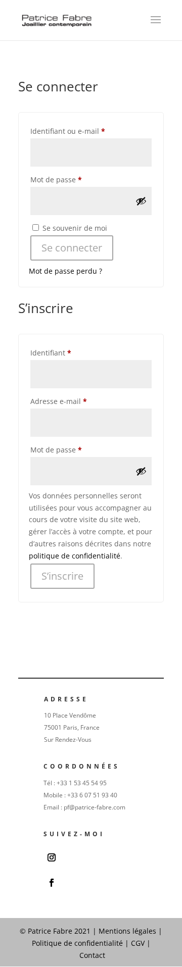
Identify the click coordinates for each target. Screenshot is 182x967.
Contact (92, 955)
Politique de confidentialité (78, 943)
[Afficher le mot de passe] (141, 201)
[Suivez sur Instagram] (51, 857)
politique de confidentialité (74, 556)
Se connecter (71, 248)
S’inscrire (62, 576)
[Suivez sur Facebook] (51, 883)
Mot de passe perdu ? (65, 271)
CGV (138, 943)
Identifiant (69, 352)
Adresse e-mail (77, 401)
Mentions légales (127, 931)
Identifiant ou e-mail (86, 131)
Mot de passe (74, 179)
